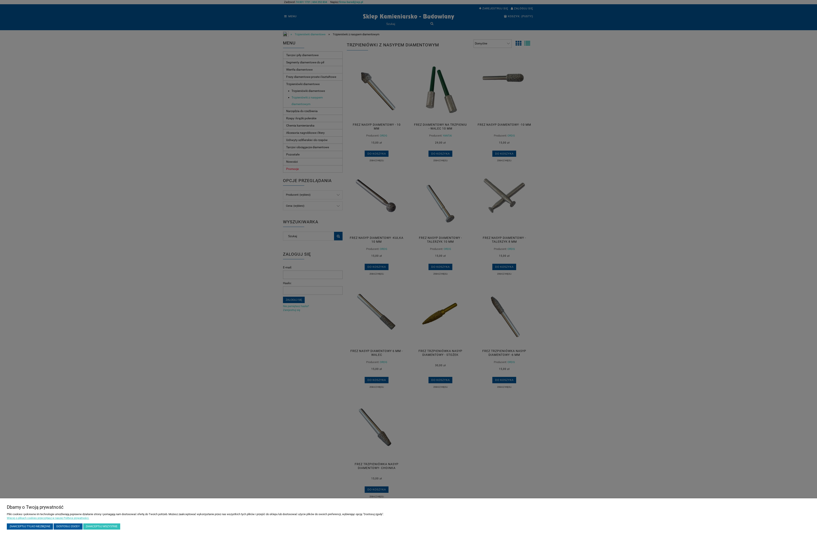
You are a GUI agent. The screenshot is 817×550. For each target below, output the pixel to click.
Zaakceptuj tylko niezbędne (30, 526)
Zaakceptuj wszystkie (101, 526)
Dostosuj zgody (68, 526)
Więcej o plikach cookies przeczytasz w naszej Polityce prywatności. (48, 518)
